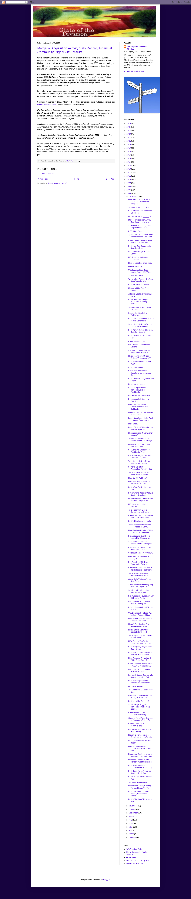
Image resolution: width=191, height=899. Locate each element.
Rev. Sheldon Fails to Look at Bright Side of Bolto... (140, 548)
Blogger (106, 880)
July (130, 820)
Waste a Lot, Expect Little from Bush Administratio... (140, 280)
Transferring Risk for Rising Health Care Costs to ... (139, 462)
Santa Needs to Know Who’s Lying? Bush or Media (139, 325)
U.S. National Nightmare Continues (138, 258)
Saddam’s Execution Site (138, 207)
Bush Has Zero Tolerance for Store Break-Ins (139, 247)
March (131, 834)
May (131, 827)
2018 (129, 151)
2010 (129, 179)
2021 (129, 141)
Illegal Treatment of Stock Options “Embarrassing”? (139, 357)
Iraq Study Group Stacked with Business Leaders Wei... (140, 676)
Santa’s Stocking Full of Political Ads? (137, 314)
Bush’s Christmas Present (138, 285)
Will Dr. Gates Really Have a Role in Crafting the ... (139, 603)
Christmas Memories (136, 341)
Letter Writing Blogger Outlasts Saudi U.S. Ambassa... (140, 494)
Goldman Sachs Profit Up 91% (140, 553)
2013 (129, 169)
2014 (129, 165)
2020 (129, 144)
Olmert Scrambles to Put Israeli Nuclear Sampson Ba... (140, 500)
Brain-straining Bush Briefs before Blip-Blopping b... (139, 537)
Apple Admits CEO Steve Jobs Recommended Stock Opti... (140, 236)
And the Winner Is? (136, 367)
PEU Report (131, 857)
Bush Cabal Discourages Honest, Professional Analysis (138, 793)
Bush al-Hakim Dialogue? (138, 701)
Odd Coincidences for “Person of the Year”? (140, 413)
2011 (129, 176)
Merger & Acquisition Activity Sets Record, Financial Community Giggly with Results (74, 50)
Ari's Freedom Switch (134, 849)
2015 (129, 162)
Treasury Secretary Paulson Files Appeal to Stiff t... (139, 526)
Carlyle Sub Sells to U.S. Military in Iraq (138, 725)
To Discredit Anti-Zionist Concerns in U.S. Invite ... (139, 511)
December (133, 196)
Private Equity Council (47, 105)
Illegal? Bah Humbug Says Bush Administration (139, 625)
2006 (129, 193)
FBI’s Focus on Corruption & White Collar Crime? (139, 659)
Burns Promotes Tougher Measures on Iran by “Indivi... (138, 302)
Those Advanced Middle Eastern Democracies (138, 574)
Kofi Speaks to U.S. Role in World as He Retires (139, 563)
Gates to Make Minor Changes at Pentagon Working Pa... (140, 719)
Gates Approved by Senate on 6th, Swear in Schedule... (140, 665)
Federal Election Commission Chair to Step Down (140, 619)
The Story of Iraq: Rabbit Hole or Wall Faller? (140, 637)
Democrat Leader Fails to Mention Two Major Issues (140, 761)
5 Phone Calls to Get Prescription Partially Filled (140, 468)
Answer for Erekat (135, 276)
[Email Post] (78, 161)
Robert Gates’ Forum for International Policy (138, 713)
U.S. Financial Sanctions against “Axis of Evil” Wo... (139, 271)
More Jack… (133, 424)
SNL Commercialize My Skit (137, 861)
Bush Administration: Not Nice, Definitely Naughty (140, 331)
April (131, 830)
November (133, 806)
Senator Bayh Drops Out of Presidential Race (139, 451)
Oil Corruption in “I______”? (139, 216)
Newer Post (42, 179)
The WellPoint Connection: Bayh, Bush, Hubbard (139, 473)
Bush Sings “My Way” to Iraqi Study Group (140, 648)
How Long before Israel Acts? (140, 263)
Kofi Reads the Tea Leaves (139, 396)
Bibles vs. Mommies (136, 384)
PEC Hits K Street (135, 231)
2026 (129, 123)
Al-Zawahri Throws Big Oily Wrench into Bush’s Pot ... (139, 351)
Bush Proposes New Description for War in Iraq (140, 766)
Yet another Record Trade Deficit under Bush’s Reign (140, 440)
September (133, 813)
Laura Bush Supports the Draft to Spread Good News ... (140, 419)
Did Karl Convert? (135, 686)
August (132, 816)
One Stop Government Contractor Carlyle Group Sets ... (139, 748)
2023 (129, 134)
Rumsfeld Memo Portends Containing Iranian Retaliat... (141, 736)
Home (76, 179)
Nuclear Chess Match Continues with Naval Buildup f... (138, 407)
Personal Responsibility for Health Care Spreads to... (139, 682)
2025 (129, 127)
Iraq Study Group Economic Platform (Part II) (139, 670)
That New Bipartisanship (138, 782)
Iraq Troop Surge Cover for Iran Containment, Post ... (141, 457)
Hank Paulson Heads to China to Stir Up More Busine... (140, 531)
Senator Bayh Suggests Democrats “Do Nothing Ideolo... (139, 707)
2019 (129, 148)
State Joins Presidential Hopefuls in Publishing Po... (140, 543)
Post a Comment (47, 174)
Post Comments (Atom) (57, 183)
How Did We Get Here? (137, 478)
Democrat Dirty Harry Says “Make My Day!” (139, 445)
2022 (129, 137)
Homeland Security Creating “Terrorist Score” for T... (139, 787)
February (132, 837)
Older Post (110, 179)
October (132, 809)
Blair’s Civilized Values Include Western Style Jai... (140, 428)
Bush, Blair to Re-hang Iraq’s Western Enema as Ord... (140, 653)
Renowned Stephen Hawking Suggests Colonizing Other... (141, 755)
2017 (129, 155)
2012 (129, 172)
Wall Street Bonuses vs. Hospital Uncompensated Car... (139, 373)
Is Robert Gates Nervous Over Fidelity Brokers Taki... (140, 696)
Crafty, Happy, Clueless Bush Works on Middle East (140, 241)
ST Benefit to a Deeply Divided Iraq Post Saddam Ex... (140, 227)
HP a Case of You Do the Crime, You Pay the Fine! (139, 642)
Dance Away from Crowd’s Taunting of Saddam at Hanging (139, 201)
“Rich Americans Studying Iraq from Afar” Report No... (140, 586)
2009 (129, 183)
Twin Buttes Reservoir (135, 864)
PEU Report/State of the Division (137, 48)
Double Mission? (135, 266)
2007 (129, 190)
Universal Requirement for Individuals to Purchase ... (139, 483)
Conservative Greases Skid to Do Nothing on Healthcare (140, 569)
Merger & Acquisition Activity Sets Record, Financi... (139, 221)
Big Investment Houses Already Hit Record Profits (141, 597)
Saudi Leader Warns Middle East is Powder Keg (139, 591)
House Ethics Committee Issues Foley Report (138, 631)
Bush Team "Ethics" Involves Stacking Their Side (139, 772)
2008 (129, 186)
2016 (129, 158)
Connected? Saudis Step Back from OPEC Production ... (140, 516)
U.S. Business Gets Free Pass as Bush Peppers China (140, 614)
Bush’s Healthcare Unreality (139, 521)
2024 (129, 130)
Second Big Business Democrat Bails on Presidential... (137, 390)
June (131, 823)
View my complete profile (134, 71)
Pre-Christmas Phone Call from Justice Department (141, 320)
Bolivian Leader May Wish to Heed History (139, 730)
